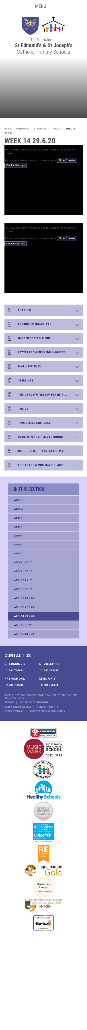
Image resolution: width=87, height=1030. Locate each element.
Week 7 (18, 553)
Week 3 (18, 517)
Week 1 (18, 499)
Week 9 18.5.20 (23, 571)
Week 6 (18, 544)
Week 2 (18, 508)
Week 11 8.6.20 (23, 589)
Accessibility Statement (34, 702)
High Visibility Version (17, 707)
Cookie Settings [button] (14, 711)
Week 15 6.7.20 (23, 625)
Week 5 (18, 535)
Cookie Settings (15, 165)
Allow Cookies (66, 160)
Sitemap (9, 702)
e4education (58, 711)
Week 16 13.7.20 (24, 634)
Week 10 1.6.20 (23, 580)
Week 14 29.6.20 (24, 616)
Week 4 (18, 526)
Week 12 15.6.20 (24, 598)
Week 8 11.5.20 (23, 562)
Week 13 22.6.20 (24, 607)
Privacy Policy (46, 707)
